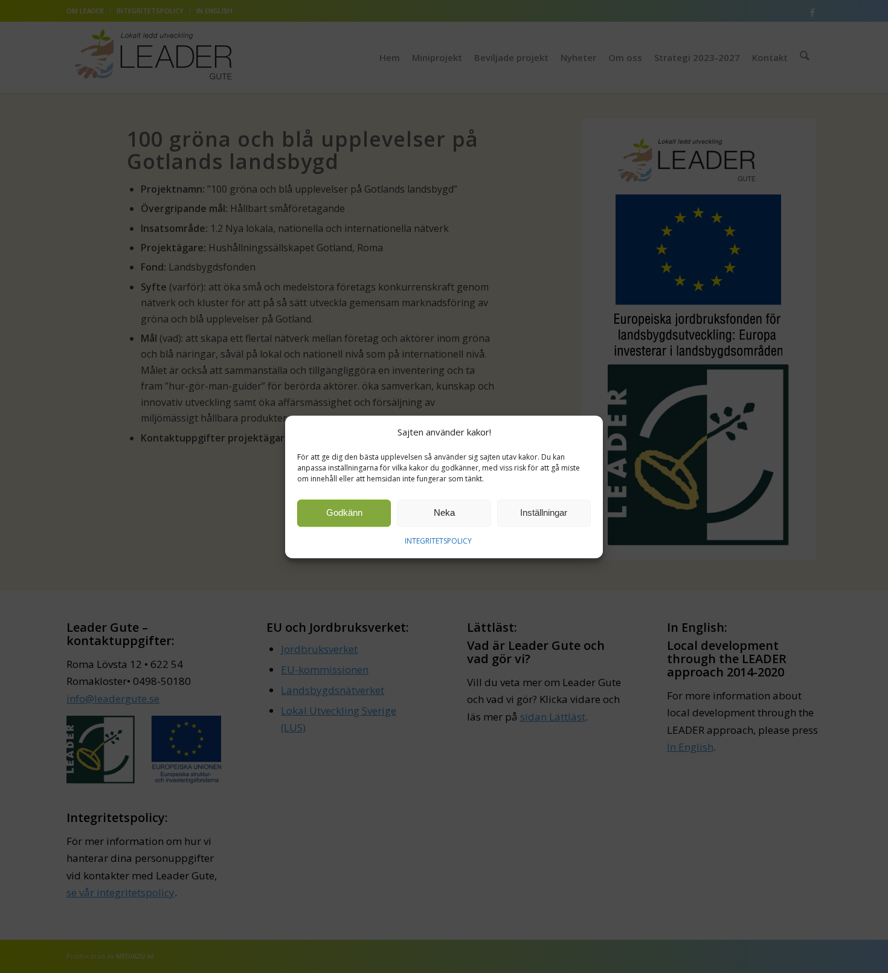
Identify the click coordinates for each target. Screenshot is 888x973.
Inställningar (543, 512)
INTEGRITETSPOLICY (438, 541)
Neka (444, 512)
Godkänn (344, 512)
